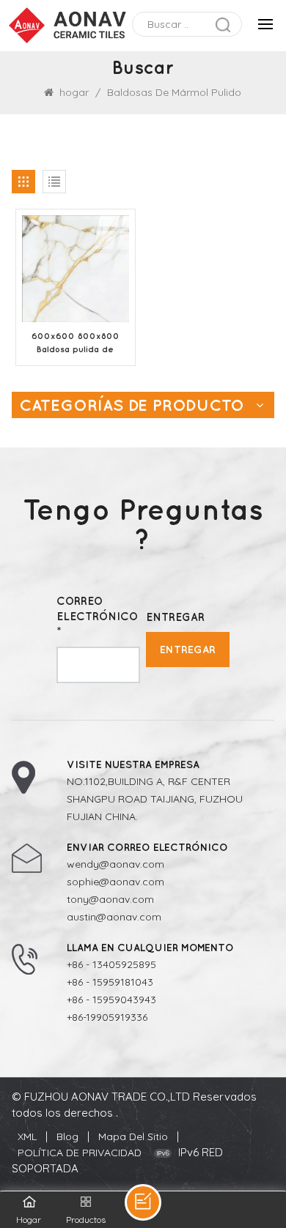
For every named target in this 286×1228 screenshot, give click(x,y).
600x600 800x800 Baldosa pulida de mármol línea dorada (76, 343)
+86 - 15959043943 (111, 999)
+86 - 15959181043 (110, 982)
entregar (188, 649)
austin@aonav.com (114, 916)
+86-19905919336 (107, 1017)
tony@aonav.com (110, 899)
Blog (67, 1136)
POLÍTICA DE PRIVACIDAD (80, 1152)
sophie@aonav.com (115, 881)
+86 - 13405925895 (111, 964)
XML (27, 1136)
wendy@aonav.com (115, 864)
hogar (74, 92)
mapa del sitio (133, 1136)
